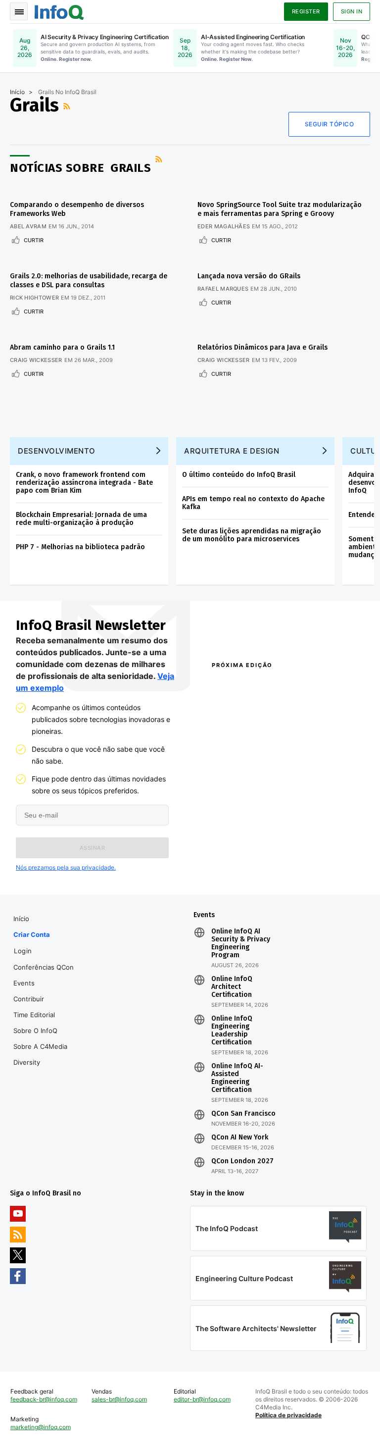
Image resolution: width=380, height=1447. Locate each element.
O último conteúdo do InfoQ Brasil (238, 474)
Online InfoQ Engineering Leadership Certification (231, 1030)
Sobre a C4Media (40, 1046)
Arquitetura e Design (231, 451)
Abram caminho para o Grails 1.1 (62, 347)
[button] (92, 847)
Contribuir (28, 999)
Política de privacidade (288, 1415)
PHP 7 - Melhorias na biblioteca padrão (80, 547)
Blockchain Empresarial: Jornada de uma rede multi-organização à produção (81, 519)
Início (17, 92)
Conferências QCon (43, 967)
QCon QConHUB (268, 686)
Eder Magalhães (223, 226)
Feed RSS (68, 106)
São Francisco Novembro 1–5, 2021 (316, 868)
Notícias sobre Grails (80, 168)
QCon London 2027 (242, 1161)
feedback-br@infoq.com (43, 1399)
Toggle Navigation (19, 11)
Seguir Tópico (329, 124)
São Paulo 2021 (309, 840)
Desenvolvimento (56, 451)
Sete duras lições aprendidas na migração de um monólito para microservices (251, 535)
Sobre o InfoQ (35, 1030)
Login (23, 951)
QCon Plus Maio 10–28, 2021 (243, 868)
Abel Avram (28, 226)
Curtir (34, 240)
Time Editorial (34, 1015)
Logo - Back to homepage (59, 11)
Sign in (352, 11)
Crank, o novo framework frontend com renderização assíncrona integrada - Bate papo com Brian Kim (84, 482)
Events (24, 983)
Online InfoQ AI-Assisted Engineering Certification (237, 1078)
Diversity (26, 1062)
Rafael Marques (222, 288)
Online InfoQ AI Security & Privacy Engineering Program (240, 943)
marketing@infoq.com (40, 1427)
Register (306, 11)
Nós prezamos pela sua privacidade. (66, 867)
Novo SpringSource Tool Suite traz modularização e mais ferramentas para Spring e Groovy (279, 209)
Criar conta (31, 934)
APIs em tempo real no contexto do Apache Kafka (253, 503)
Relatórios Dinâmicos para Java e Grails (262, 347)
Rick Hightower (34, 297)
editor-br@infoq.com (202, 1399)
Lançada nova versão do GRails (248, 276)
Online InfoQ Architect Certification (231, 987)
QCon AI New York (239, 1137)
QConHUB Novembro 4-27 (244, 845)
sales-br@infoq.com (119, 1399)
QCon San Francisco (243, 1114)
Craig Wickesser (36, 360)
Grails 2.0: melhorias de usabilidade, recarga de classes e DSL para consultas (88, 280)
